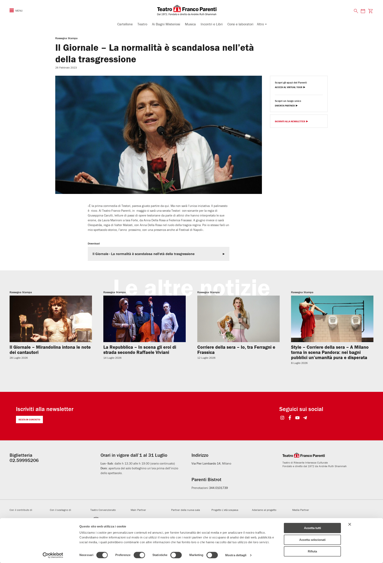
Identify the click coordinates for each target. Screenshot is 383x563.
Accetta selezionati (312, 539)
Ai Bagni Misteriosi (166, 24)
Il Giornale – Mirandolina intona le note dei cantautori (50, 349)
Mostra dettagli (236, 555)
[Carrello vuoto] (370, 11)
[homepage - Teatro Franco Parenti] (191, 10)
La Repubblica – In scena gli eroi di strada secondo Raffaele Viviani (139, 349)
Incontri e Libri (212, 24)
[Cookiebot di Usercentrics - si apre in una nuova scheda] (53, 555)
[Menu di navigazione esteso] (12, 10)
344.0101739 (218, 488)
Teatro (142, 24)
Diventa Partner (285, 105)
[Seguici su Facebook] (290, 418)
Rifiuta (312, 551)
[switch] (139, 555)
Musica (190, 24)
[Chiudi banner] (349, 524)
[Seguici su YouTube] (297, 418)
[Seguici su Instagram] (282, 418)
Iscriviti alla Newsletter (290, 121)
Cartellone (125, 24)
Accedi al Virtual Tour (288, 87)
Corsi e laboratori (240, 24)
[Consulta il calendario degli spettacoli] (362, 11)
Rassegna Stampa (66, 38)
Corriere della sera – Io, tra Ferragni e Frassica (236, 349)
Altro (260, 24)
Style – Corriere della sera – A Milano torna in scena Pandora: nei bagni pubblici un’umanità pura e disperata (330, 352)
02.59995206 (24, 460)
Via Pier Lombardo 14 (206, 463)
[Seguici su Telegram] (305, 418)
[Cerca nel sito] (356, 11)
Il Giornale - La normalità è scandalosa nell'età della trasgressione (143, 254)
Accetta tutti (312, 528)
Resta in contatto (29, 419)
